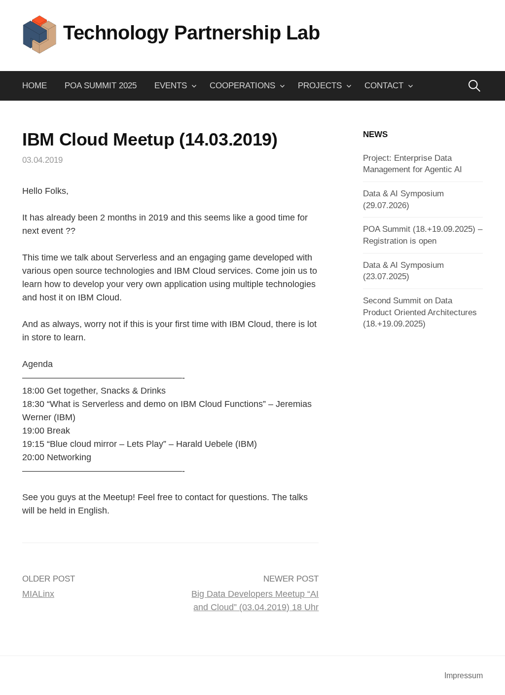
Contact (383, 85)
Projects (320, 85)
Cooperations (242, 85)
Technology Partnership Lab (191, 32)
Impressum (463, 675)
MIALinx (38, 594)
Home (34, 85)
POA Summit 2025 (101, 85)
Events (170, 85)
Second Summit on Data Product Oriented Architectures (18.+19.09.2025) (420, 312)
